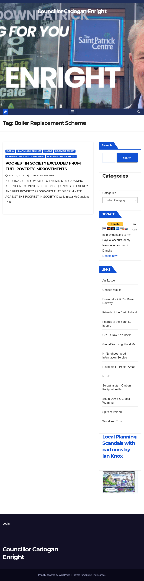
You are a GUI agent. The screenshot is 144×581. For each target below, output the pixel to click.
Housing (48, 151)
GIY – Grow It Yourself (116, 334)
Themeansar (99, 575)
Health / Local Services (29, 151)
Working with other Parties (61, 156)
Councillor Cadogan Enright (72, 11)
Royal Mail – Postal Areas (118, 366)
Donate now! (110, 255)
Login (6, 523)
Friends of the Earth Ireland (119, 312)
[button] (138, 111)
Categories (109, 192)
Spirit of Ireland (112, 411)
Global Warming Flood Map (119, 344)
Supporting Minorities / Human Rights (25, 156)
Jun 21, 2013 (16, 175)
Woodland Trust (112, 421)
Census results (112, 289)
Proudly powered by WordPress (54, 575)
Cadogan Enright (42, 175)
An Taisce (108, 280)
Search (107, 145)
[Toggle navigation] (72, 112)
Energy (10, 151)
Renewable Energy (64, 151)
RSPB (106, 376)
